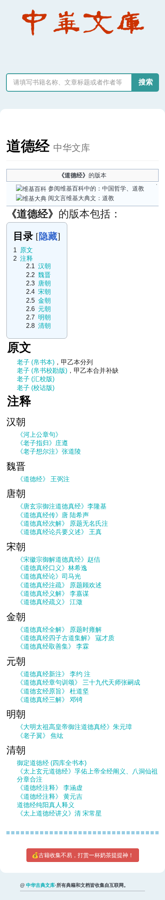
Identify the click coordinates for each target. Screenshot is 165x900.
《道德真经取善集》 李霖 (53, 646)
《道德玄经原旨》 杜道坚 (53, 691)
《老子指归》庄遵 (42, 443)
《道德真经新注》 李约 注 (54, 674)
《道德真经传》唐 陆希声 (53, 515)
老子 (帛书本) (35, 362)
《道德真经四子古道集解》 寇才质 (66, 638)
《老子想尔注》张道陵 (49, 451)
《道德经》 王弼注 (43, 479)
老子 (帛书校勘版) (42, 370)
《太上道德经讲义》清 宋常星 (59, 813)
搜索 (146, 82)
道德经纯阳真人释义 (45, 805)
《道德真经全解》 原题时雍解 (59, 629)
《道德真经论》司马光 (49, 576)
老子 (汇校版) (35, 379)
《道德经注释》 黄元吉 (49, 796)
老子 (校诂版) (35, 387)
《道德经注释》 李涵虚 (49, 787)
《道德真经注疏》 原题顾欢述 (59, 585)
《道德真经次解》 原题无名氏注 (62, 523)
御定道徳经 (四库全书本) (52, 762)
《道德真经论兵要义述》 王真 (59, 531)
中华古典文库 (40, 885)
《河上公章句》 (39, 434)
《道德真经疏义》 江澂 (49, 602)
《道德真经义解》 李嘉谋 (53, 593)
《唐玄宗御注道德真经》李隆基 (62, 506)
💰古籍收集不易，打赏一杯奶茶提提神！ (83, 855)
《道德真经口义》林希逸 (52, 568)
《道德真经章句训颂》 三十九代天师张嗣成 (78, 682)
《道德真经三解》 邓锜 (49, 699)
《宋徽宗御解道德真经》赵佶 (58, 559)
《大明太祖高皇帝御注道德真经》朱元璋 (74, 726)
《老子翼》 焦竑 (40, 735)
